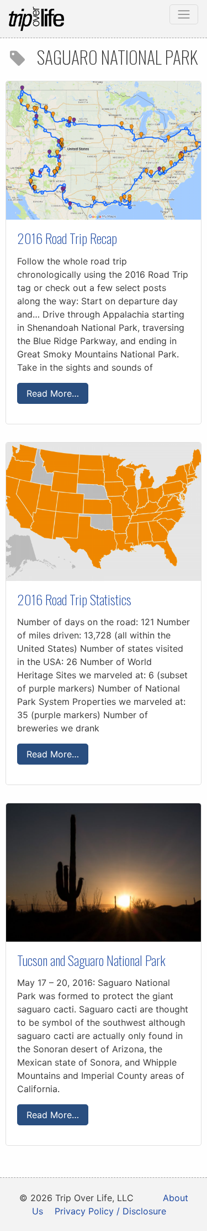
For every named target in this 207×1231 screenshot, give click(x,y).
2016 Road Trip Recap (67, 238)
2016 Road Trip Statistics (74, 599)
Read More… (52, 393)
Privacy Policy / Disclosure (110, 1211)
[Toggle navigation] (183, 14)
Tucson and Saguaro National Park (91, 960)
